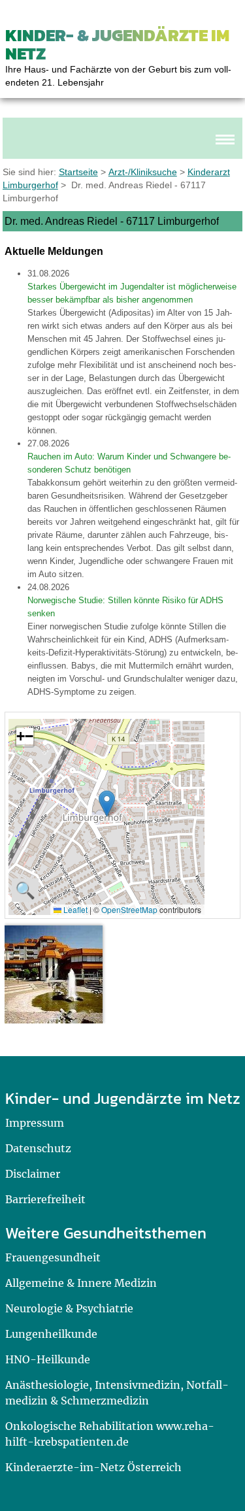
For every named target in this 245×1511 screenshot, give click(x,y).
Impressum (34, 1122)
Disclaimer (32, 1173)
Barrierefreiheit (45, 1199)
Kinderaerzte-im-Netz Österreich (93, 1467)
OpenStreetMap (129, 909)
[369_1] (54, 974)
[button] (107, 803)
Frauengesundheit (53, 1257)
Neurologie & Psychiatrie (69, 1308)
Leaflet (74, 909)
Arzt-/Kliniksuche (142, 172)
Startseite (78, 172)
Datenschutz (38, 1148)
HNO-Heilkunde (47, 1359)
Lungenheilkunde (51, 1333)
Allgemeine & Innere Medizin (81, 1282)
